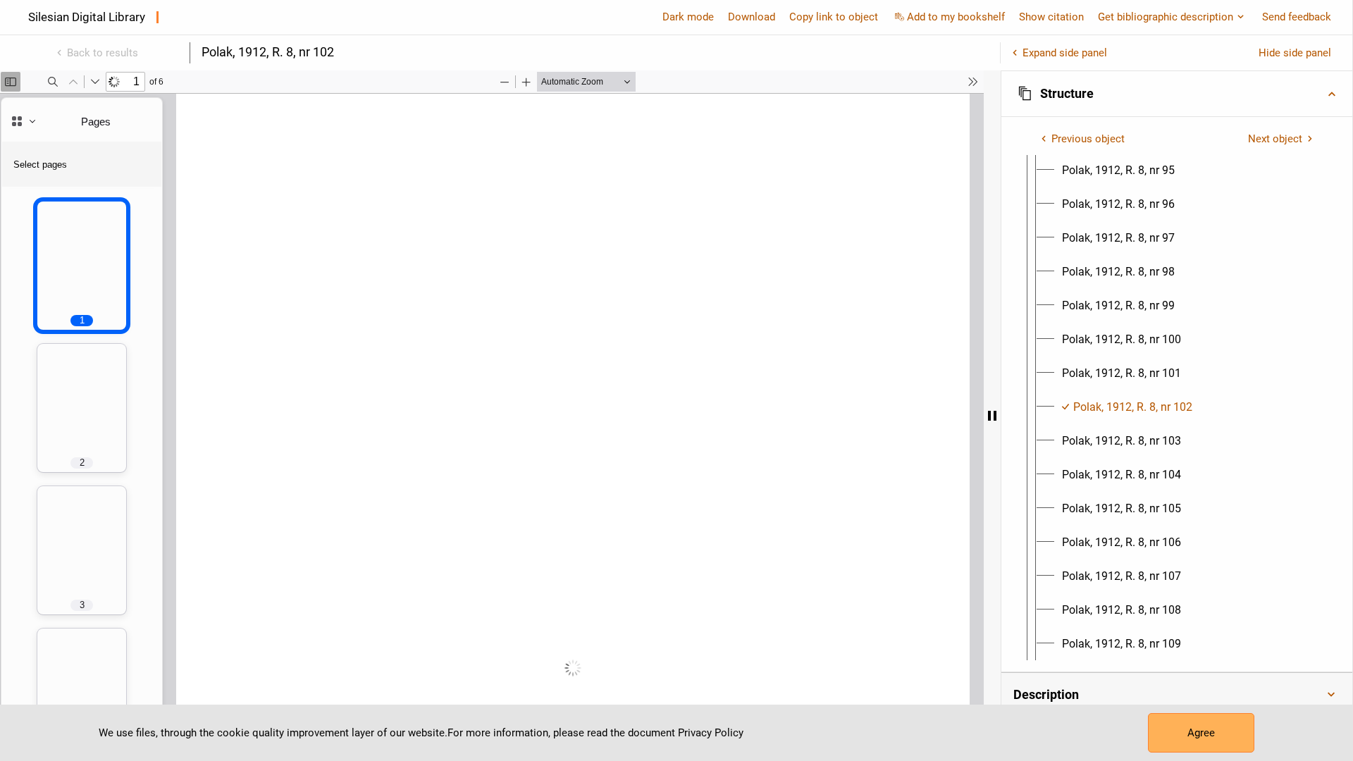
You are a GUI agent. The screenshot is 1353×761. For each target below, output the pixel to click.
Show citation (1051, 17)
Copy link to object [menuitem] (833, 17)
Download (751, 17)
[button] (1176, 93)
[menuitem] (1118, 170)
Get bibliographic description (1165, 17)
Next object (1275, 138)
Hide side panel (1295, 53)
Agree (1201, 732)
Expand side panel (1065, 53)
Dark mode (688, 17)
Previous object (1088, 138)
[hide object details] (992, 415)
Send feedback (1296, 17)
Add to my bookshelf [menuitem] (956, 17)
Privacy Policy (710, 732)
